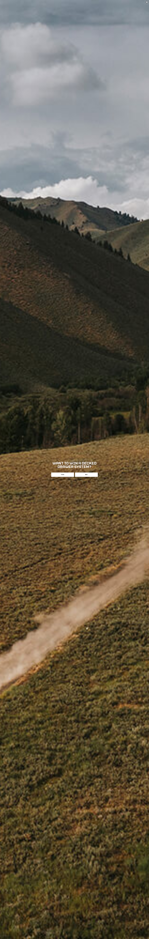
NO (86, 474)
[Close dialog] (147, 2)
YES (62, 474)
